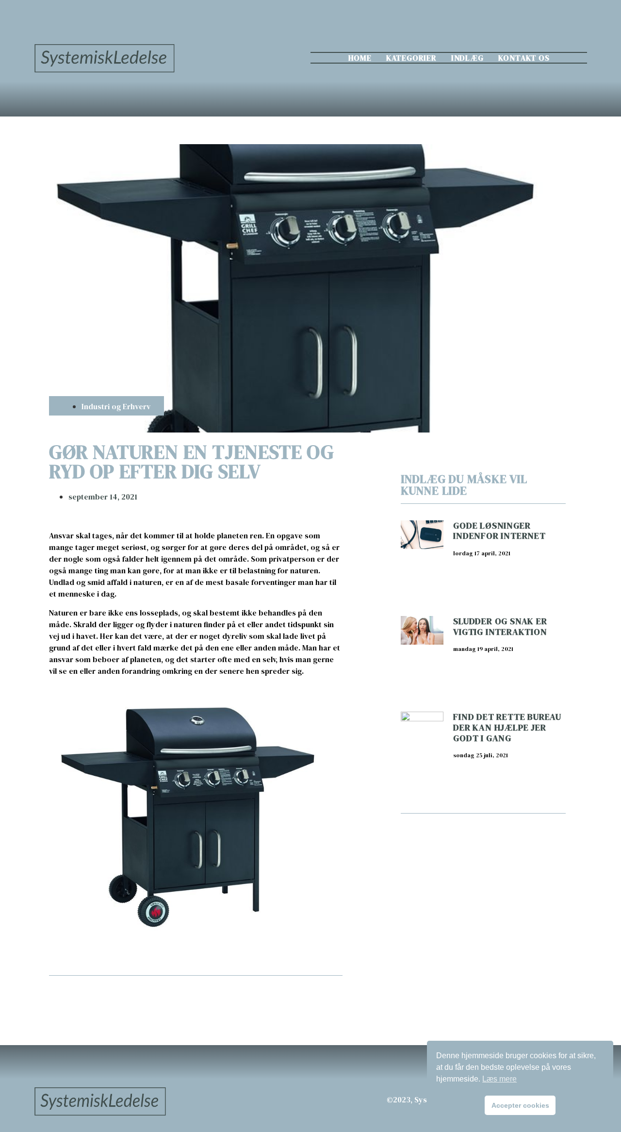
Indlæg (467, 58)
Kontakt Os (524, 58)
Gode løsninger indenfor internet (499, 530)
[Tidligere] (122, 998)
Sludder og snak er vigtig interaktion (500, 626)
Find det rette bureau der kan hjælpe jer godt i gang (507, 727)
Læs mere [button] (499, 1079)
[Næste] (269, 998)
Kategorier (411, 58)
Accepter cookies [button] (520, 1105)
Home (360, 58)
